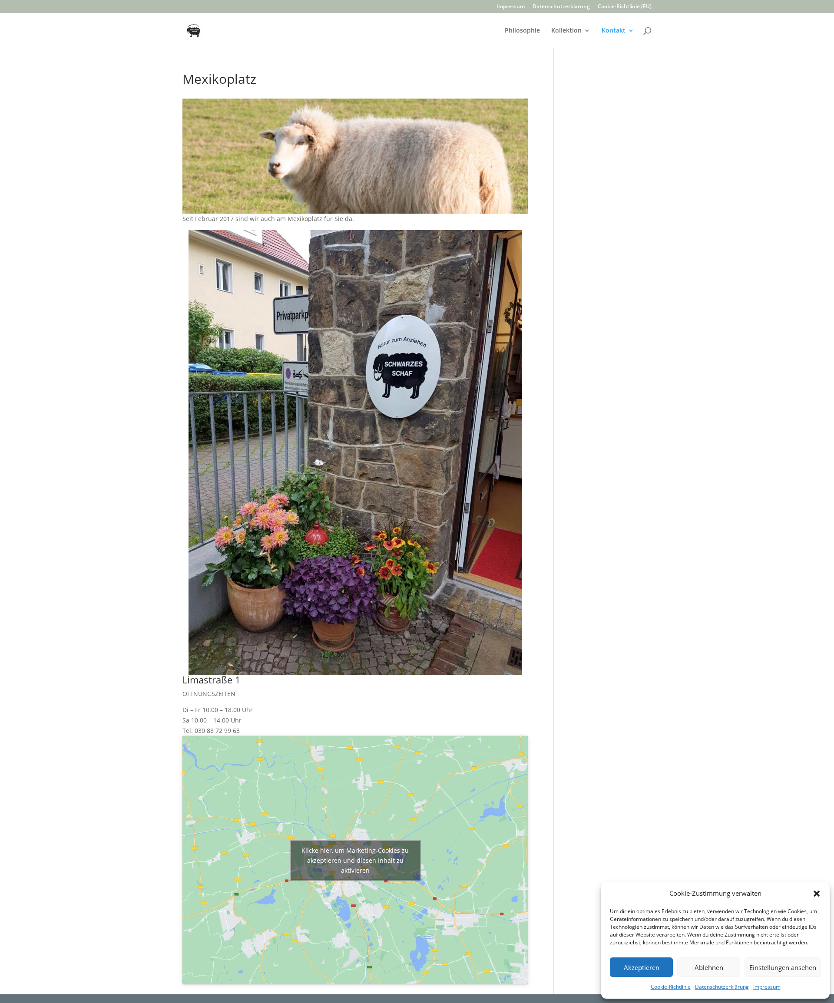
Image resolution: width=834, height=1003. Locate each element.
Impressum (767, 986)
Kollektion (566, 30)
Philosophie (522, 30)
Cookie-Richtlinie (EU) (625, 7)
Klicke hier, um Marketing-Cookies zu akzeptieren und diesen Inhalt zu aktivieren (355, 860)
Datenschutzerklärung (722, 986)
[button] (816, 893)
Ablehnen (709, 967)
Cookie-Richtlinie (671, 986)
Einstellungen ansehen (782, 967)
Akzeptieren (641, 967)
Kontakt (614, 30)
